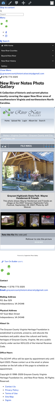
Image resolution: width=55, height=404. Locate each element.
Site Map (9, 397)
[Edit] (20, 261)
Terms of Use (11, 393)
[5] (42, 242)
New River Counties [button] (9, 51)
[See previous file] (48, 146)
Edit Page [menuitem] (30, 3)
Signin (8, 400)
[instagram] (6, 35)
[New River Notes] (19, 27)
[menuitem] (16, 3)
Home (6, 135)
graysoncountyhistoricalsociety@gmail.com (24, 290)
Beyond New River (8, 56)
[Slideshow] (7, 146)
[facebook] (6, 32)
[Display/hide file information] (4, 146)
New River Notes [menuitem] (3, 3)
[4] (40, 242)
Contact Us (10, 386)
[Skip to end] (53, 146)
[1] (35, 242)
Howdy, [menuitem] (51, 3)
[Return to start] (45, 146)
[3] (39, 242)
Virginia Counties (19, 135)
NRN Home (8, 45)
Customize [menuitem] (10, 3)
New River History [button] (8, 61)
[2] (37, 242)
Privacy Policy (12, 390)
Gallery (4, 66)
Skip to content (7, 7)
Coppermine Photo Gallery (31, 255)
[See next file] (50, 146)
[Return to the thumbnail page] (2, 146)
